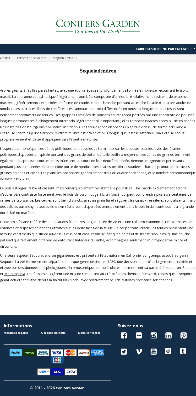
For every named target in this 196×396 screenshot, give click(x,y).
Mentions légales (16, 332)
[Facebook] (123, 336)
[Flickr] (138, 336)
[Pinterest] (183, 336)
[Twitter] (123, 352)
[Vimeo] (138, 352)
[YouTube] (153, 352)
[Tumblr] (183, 352)
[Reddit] (168, 352)
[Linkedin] (168, 336)
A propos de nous (53, 332)
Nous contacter (89, 332)
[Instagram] (153, 336)
